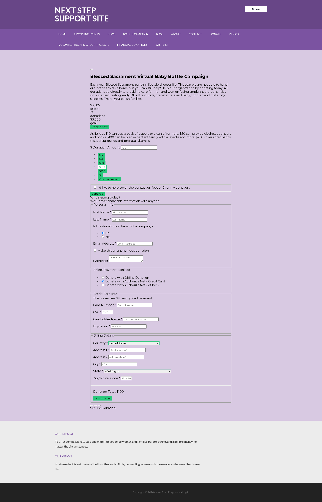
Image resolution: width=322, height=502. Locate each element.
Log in (185, 492)
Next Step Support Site (82, 14)
